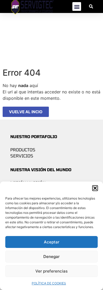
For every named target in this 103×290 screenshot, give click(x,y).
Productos (22, 149)
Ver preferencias (51, 271)
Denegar (51, 256)
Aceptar (51, 241)
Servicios (21, 155)
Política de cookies (49, 283)
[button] (95, 188)
